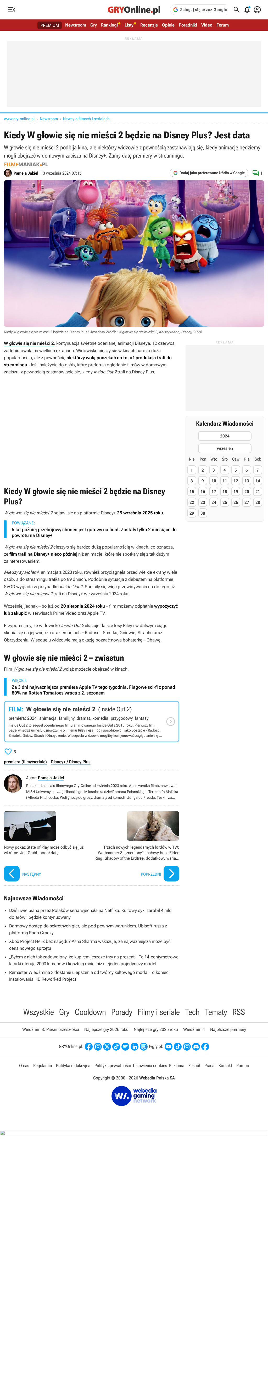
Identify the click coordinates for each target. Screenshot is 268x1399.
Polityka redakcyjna (73, 1065)
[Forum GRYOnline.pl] (144, 1047)
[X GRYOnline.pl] (107, 1047)
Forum (222, 25)
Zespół (194, 1065)
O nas (24, 1065)
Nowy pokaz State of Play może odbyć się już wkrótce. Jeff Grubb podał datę (46, 847)
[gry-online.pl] (134, 9)
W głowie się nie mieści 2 (29, 343)
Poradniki (188, 25)
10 (213, 480)
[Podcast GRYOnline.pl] (125, 1047)
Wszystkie (38, 1012)
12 (235, 480)
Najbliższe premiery (228, 1029)
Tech (192, 1012)
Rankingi (109, 25)
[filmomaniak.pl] (26, 164)
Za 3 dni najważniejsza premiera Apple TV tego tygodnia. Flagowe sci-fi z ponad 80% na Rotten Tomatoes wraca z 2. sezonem (93, 690)
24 (213, 502)
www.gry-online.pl (19, 118)
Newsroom (75, 25)
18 (224, 491)
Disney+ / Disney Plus (71, 761)
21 (257, 491)
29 (191, 513)
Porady (121, 1012)
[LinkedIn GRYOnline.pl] (134, 1047)
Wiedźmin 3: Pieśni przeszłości (50, 1029)
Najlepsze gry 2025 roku (156, 1029)
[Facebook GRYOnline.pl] (89, 1047)
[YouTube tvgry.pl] (168, 1047)
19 (235, 491)
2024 (225, 436)
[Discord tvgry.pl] (196, 1047)
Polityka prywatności (112, 1065)
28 (257, 502)
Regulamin (42, 1065)
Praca (209, 1065)
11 (224, 480)
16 (202, 491)
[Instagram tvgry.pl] (187, 1047)
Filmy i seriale (159, 1012)
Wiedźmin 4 (194, 1029)
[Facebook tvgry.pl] (205, 1047)
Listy (129, 25)
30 (202, 513)
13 (246, 480)
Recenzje (149, 25)
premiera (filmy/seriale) (25, 761)
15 (191, 491)
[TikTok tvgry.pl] (178, 1047)
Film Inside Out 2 (91, 722)
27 (246, 502)
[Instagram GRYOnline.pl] (98, 1047)
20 (246, 491)
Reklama (176, 1065)
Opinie (168, 25)
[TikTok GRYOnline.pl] (116, 1047)
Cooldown (90, 1012)
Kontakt (225, 1065)
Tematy (216, 1012)
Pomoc (242, 1065)
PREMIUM (50, 25)
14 (257, 480)
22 (191, 502)
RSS (238, 1012)
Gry (93, 25)
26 (235, 502)
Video (206, 25)
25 (224, 502)
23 (202, 502)
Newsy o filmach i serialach (86, 118)
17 (213, 491)
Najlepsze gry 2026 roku (106, 1029)
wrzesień (225, 448)
